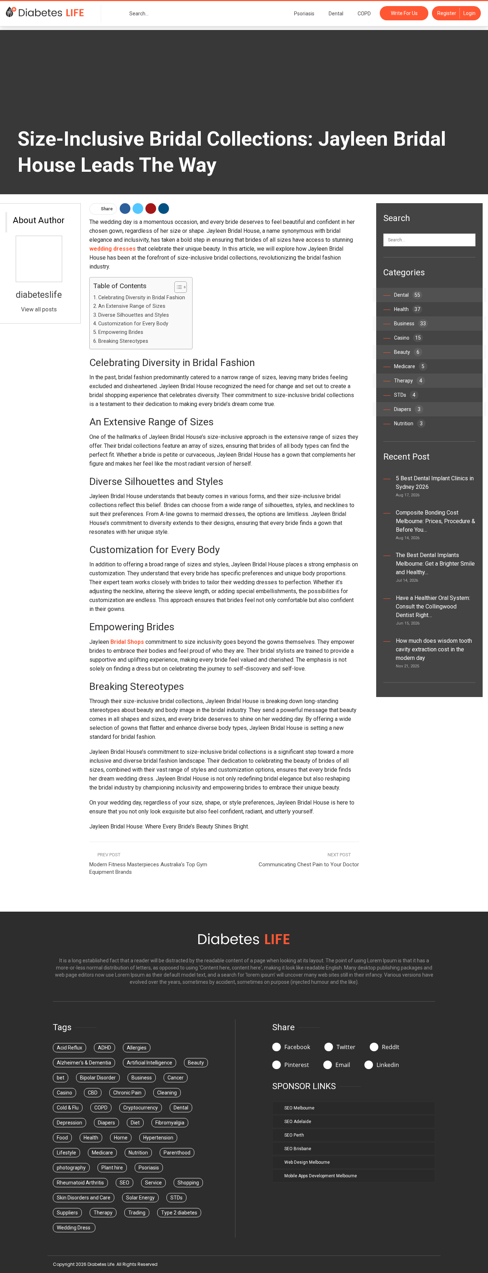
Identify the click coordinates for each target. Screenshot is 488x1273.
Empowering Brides (120, 332)
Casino (407, 338)
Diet (135, 1123)
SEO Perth (294, 1135)
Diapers (407, 409)
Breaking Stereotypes (123, 341)
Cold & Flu (68, 1108)
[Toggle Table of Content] (177, 287)
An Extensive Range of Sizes (131, 306)
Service (153, 1183)
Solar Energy (140, 1198)
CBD (93, 1093)
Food (62, 1138)
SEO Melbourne (299, 1108)
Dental (336, 13)
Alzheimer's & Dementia (84, 1063)
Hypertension (158, 1138)
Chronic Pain (127, 1093)
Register (446, 13)
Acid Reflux (69, 1048)
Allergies (136, 1048)
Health (407, 309)
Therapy (408, 381)
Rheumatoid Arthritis (80, 1183)
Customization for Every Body (133, 324)
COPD (364, 13)
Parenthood (177, 1153)
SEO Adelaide (297, 1121)
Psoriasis (304, 13)
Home (121, 1138)
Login (469, 13)
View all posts (39, 309)
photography (71, 1168)
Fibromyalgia (169, 1123)
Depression (69, 1123)
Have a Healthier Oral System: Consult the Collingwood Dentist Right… (433, 606)
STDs (404, 395)
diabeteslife (39, 295)
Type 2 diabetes (179, 1213)
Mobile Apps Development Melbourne (320, 1175)
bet (60, 1078)
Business (410, 323)
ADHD (104, 1048)
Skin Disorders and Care (83, 1198)
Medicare (409, 366)
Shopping (188, 1183)
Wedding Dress (74, 1228)
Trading (136, 1213)
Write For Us (404, 13)
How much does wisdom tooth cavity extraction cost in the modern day (434, 649)
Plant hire (112, 1168)
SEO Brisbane (297, 1148)
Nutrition (408, 423)
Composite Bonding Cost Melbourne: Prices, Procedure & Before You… (435, 521)
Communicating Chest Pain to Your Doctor (309, 864)
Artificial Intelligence (149, 1063)
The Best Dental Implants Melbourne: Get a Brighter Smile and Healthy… (435, 564)
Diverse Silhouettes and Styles (133, 315)
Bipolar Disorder (98, 1078)
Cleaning (167, 1093)
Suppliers (67, 1213)
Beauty (406, 352)
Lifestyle (66, 1153)
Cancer (176, 1078)
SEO (124, 1183)
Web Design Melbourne (307, 1162)
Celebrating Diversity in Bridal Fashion (141, 298)
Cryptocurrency (140, 1108)
